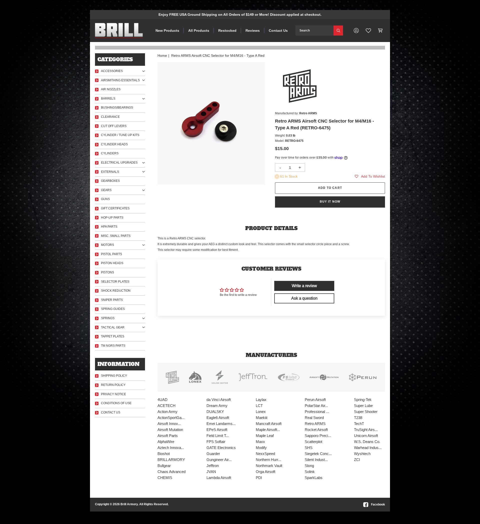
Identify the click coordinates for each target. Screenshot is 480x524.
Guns (105, 199)
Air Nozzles (110, 89)
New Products (167, 31)
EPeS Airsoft (216, 429)
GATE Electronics (221, 447)
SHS (308, 447)
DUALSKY (215, 411)
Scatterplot (313, 441)
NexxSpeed (265, 453)
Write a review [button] (304, 286)
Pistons (107, 272)
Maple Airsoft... (268, 429)
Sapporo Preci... (318, 435)
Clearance (110, 117)
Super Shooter (366, 411)
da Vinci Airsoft (218, 399)
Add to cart (330, 188)
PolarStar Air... (316, 405)
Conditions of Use (116, 403)
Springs (107, 318)
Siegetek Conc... (318, 453)
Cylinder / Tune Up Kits (120, 135)
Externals (110, 172)
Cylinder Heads (114, 144)
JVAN (211, 471)
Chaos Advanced (172, 471)
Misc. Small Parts (115, 236)
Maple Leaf (265, 435)
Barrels (108, 98)
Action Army (168, 411)
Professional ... (317, 411)
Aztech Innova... (171, 447)
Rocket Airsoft (316, 429)
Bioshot (164, 453)
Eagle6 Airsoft (217, 417)
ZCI (357, 459)
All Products (198, 31)
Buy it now (330, 201)
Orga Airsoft (265, 471)
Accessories (112, 71)
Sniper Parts (112, 300)
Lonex (261, 411)
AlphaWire (166, 441)
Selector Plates (115, 281)
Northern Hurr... (268, 459)
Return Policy (113, 385)
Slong (309, 465)
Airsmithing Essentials (120, 80)
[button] (380, 31)
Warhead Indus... (368, 447)
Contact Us (278, 31)
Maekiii (261, 417)
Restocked (227, 31)
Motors (107, 245)
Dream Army (217, 405)
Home (162, 56)
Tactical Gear (112, 327)
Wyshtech (362, 453)
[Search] (338, 31)
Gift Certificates (115, 208)
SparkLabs (313, 477)
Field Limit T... (217, 435)
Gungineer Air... (219, 459)
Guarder (213, 453)
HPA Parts (109, 226)
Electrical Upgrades (119, 162)
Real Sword (314, 417)
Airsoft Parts (168, 435)
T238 (358, 417)
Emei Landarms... (221, 423)
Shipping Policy (114, 375)
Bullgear (164, 465)
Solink (310, 471)
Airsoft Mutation (170, 429)
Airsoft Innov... (169, 423)
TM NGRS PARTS (113, 345)
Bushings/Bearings (117, 107)
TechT (359, 423)
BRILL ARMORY (171, 459)
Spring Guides (113, 309)
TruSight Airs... (366, 429)
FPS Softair (215, 441)
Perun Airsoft (315, 399)
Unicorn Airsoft (366, 435)
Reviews (253, 31)
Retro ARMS (315, 423)
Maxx (260, 441)
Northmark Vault (269, 465)
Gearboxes (110, 181)
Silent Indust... (316, 459)
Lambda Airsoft (218, 477)
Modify (261, 447)
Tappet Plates (112, 336)
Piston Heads (112, 263)
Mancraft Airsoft (269, 423)
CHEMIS (165, 477)
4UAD (163, 399)
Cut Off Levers (113, 126)
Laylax (261, 399)
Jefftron (212, 465)
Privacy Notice (113, 394)
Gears (106, 190)
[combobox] (315, 31)
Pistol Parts (111, 254)
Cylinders (109, 153)
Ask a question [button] (304, 298)
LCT (259, 405)
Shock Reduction (115, 290)
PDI (259, 477)
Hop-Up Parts (112, 217)
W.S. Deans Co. (367, 441)
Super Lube (363, 405)
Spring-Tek (363, 399)
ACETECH (167, 405)
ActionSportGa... (171, 417)
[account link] (356, 30)
